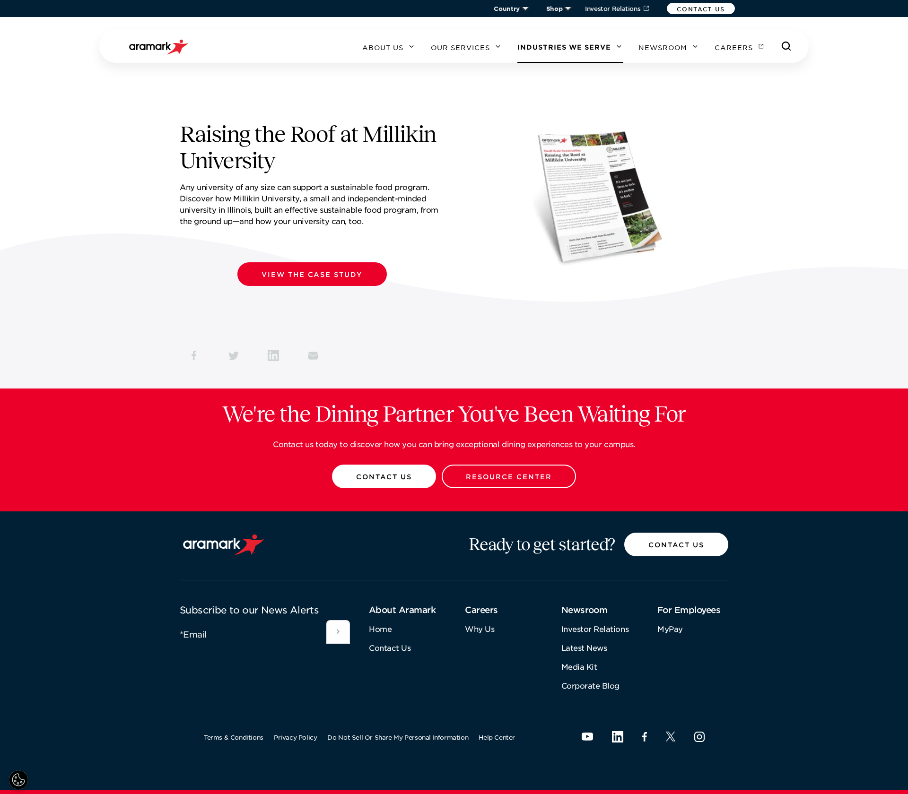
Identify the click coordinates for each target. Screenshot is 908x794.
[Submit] (338, 632)
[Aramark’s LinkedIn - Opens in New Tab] (617, 737)
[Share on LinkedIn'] (273, 355)
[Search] (786, 46)
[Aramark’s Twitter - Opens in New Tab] (670, 736)
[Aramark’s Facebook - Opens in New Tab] (644, 737)
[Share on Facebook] (194, 355)
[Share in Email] (313, 355)
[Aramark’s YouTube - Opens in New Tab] (587, 736)
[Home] (159, 46)
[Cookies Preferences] (18, 779)
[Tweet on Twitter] (233, 355)
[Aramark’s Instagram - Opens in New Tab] (699, 736)
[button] (701, 8)
